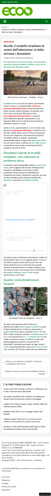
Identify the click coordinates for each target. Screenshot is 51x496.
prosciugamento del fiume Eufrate (17, 116)
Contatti (5, 483)
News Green (9, 42)
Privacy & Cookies (9, 487)
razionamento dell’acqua (21, 130)
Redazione (6, 480)
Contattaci (38, 460)
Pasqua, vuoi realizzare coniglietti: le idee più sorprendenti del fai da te (24, 362)
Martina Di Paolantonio (24, 58)
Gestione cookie (45, 494)
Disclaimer (6, 490)
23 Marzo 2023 (9, 58)
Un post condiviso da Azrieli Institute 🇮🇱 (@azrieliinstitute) (27, 251)
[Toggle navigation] (5, 21)
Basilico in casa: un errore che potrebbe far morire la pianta (25, 372)
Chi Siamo (6, 477)
